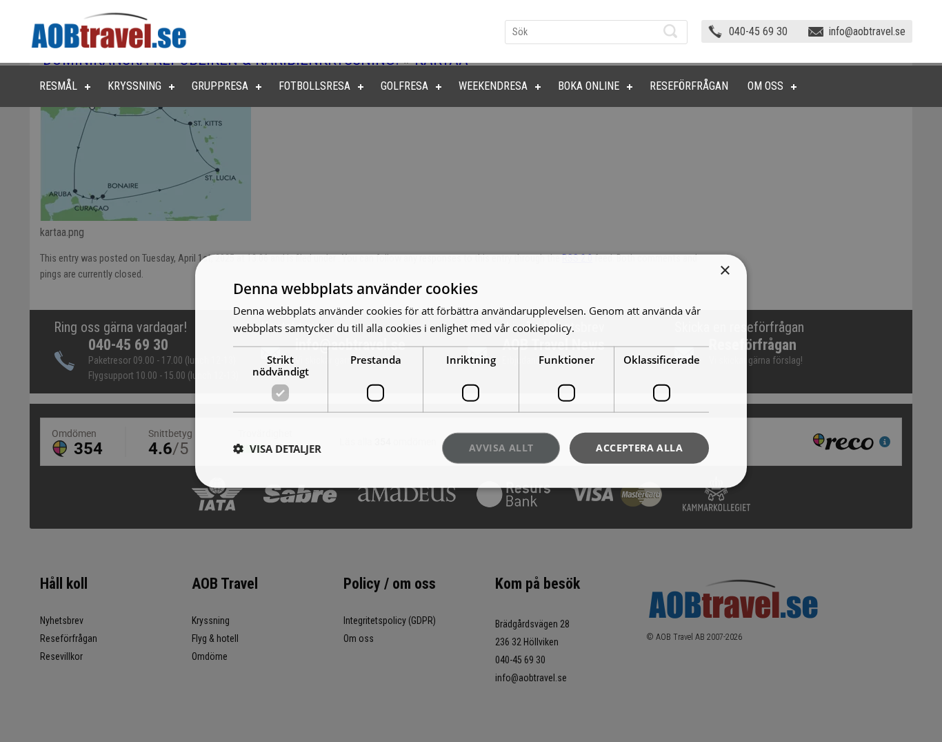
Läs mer (596, 327)
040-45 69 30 (758, 31)
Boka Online (588, 85)
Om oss (765, 85)
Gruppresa (220, 85)
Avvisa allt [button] (501, 447)
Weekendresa (493, 85)
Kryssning (134, 85)
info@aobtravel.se (867, 31)
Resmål (58, 85)
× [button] (724, 270)
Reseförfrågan (689, 85)
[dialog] (471, 371)
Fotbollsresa (314, 85)
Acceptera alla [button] (639, 447)
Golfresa (404, 85)
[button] (277, 448)
